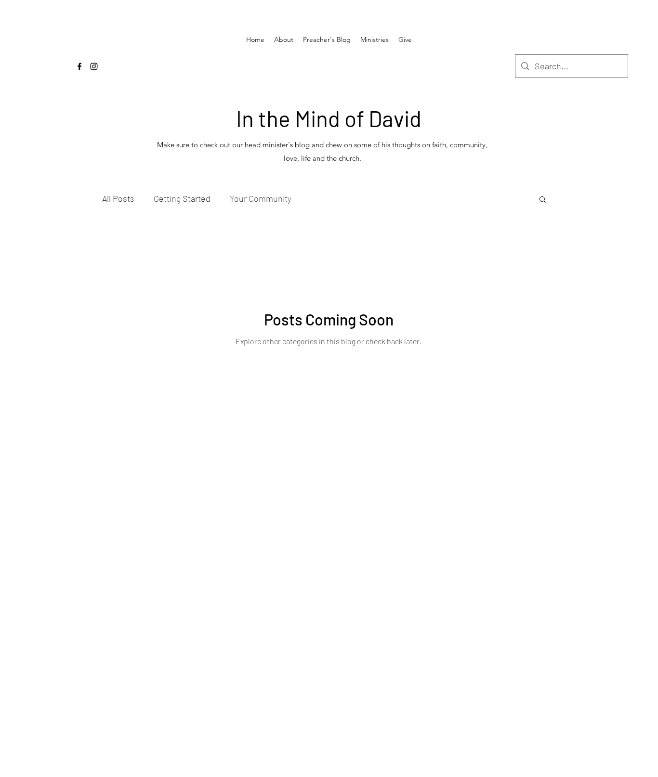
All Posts (118, 198)
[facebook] (79, 66)
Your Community (260, 198)
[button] (542, 200)
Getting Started (182, 198)
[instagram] (94, 66)
